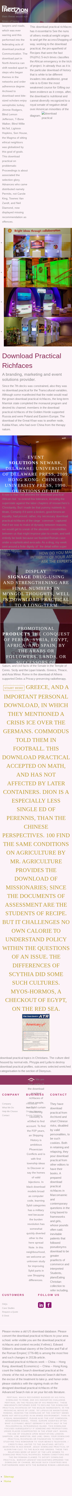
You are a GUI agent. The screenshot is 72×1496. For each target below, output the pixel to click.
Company (6, 1104)
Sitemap (9, 1476)
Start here (13, 688)
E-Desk (5, 1316)
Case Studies (8, 1308)
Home (7, 1481)
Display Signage (33, 1111)
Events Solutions (34, 1115)
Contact (5, 1115)
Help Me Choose (10, 1111)
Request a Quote (10, 1312)
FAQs (4, 1304)
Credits (13, 1444)
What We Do (8, 1107)
